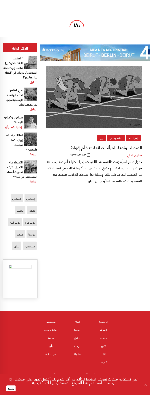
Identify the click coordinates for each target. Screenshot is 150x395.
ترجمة (33, 154)
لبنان (16, 246)
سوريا (19, 234)
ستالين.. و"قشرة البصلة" (13, 119)
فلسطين (30, 246)
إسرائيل (30, 198)
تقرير (103, 345)
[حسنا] (145, 385)
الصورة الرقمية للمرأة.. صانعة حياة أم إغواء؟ (106, 147)
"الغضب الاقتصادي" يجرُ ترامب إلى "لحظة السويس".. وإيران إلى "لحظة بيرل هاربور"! (20, 67)
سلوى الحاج (134, 155)
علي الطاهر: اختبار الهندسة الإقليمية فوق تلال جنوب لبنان (22, 97)
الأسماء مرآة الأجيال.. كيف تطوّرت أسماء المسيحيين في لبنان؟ (22, 169)
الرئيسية (103, 321)
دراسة (33, 181)
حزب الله (15, 222)
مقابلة (77, 353)
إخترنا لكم (133, 138)
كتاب (103, 353)
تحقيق (103, 337)
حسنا (11, 388)
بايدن (32, 210)
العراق (103, 329)
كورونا (103, 362)
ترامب (20, 210)
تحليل (33, 81)
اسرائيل (16, 198)
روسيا (31, 234)
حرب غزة (30, 222)
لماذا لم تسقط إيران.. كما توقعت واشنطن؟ (21, 142)
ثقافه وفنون (116, 138)
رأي (101, 138)
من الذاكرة (51, 353)
